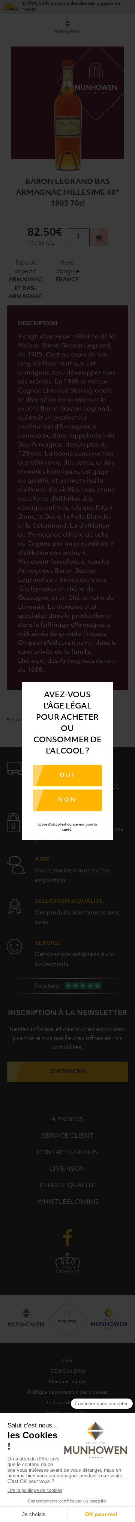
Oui (67, 775)
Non (67, 800)
